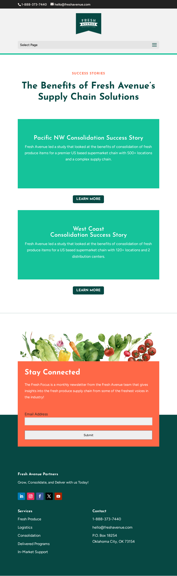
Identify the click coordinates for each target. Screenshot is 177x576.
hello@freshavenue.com (112, 527)
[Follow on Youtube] (58, 496)
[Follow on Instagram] (30, 496)
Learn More (88, 199)
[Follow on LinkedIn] (21, 496)
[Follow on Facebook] (40, 496)
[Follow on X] (49, 496)
